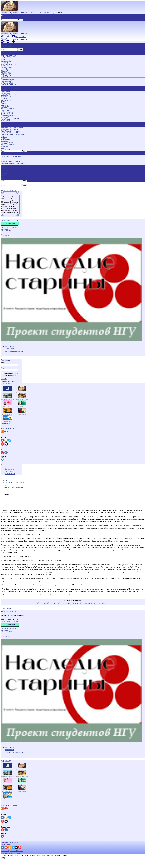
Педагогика (5, 106)
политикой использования (47, 855)
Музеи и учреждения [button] (5, 153)
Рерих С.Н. (5, 70)
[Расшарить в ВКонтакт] (41, 603)
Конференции (6, 104)
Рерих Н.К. (5, 66)
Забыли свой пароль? (9, 381)
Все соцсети (5, 149)
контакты (33, 13)
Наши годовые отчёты (9, 94)
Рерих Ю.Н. (5, 68)
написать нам (45, 13)
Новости (4, 128)
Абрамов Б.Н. (6, 73)
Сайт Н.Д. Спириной (8, 84)
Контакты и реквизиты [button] (9, 842)
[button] (9, 428)
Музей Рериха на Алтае (9, 159)
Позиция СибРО (7, 82)
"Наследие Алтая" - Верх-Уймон (13, 164)
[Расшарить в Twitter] (75, 603)
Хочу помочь (5, 120)
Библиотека (5, 135)
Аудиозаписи (5, 140)
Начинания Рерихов (8, 80)
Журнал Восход (6, 130)
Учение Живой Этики (9, 56)
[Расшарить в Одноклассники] (65, 603)
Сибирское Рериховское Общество (12, 851)
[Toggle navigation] (2, 15)
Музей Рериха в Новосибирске (12, 156)
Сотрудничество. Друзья (10, 118)
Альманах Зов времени (9, 132)
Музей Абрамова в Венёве (10, 161)
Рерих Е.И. (5, 63)
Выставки (4, 99)
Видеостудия (5, 116)
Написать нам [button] (6, 844)
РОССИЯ (4, 147)
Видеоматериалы (7, 142)
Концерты (4, 101)
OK (3, 858)
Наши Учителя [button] (4, 53)
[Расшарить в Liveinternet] (95, 603)
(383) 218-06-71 (6, 17)
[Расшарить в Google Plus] (52, 603)
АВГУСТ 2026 (6, 230)
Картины (4, 137)
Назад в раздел (6, 608)
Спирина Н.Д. (6, 75)
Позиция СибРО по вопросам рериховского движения (14, 348)
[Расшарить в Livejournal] (85, 603)
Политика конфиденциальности (10, 853)
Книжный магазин (8, 113)
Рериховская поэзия (8, 108)
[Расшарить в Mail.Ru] (105, 603)
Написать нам (10, 474)
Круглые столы (6, 96)
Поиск (20, 20)
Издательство (6, 111)
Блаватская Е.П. (7, 61)
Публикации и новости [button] (5, 124)
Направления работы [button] (6, 88)
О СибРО (4, 92)
